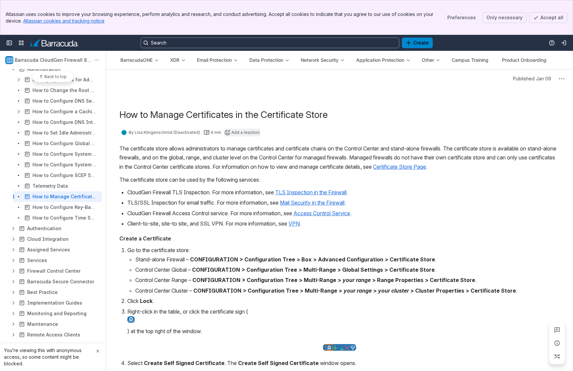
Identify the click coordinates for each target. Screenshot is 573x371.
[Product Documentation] (54, 43)
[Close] (98, 351)
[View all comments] (557, 330)
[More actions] (96, 60)
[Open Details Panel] (557, 343)
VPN (294, 223)
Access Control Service (321, 213)
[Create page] (557, 356)
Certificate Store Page (399, 166)
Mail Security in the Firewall (312, 202)
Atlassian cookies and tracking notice (63, 21)
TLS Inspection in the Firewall (311, 192)
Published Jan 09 (532, 78)
